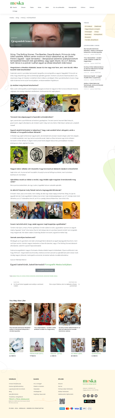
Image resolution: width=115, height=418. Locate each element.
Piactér (15, 7)
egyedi (23, 276)
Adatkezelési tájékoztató (65, 394)
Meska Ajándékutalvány (16, 386)
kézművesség (40, 276)
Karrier (60, 386)
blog (17, 17)
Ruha (39, 7)
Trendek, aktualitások (91, 40)
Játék (47, 7)
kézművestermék (49, 276)
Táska (32, 7)
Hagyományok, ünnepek (92, 29)
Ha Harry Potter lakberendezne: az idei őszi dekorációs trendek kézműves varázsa (69, 329)
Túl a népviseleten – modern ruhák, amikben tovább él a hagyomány (93, 59)
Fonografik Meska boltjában (58, 264)
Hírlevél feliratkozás (15, 383)
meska (12, 17)
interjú (28, 276)
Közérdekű (88, 34)
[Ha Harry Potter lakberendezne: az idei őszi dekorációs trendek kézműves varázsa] (70, 314)
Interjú (23, 17)
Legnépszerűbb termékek (17, 389)
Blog (10, 391)
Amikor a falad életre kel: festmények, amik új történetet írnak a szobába (93, 85)
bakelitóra (16, 276)
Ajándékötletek (13, 394)
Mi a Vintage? (38, 383)
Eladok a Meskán (39, 386)
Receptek (88, 37)
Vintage (15, 11)
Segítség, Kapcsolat (39, 394)
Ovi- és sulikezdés (58, 7)
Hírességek (88, 32)
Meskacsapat (18, 45)
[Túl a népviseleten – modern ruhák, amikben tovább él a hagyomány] (45, 314)
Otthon (83, 7)
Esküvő (92, 7)
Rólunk (60, 383)
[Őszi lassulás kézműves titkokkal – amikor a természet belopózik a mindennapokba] (21, 314)
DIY (20, 276)
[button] (45, 270)
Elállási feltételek (63, 391)
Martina (98, 54)
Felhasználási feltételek (65, 389)
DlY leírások (88, 26)
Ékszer (23, 7)
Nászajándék (72, 7)
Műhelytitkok (31, 17)
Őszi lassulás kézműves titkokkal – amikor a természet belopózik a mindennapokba (20, 329)
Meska (55, 276)
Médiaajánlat (37, 391)
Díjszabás (36, 389)
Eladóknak (98, 26)
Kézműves (33, 276)
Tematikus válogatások (16, 397)
